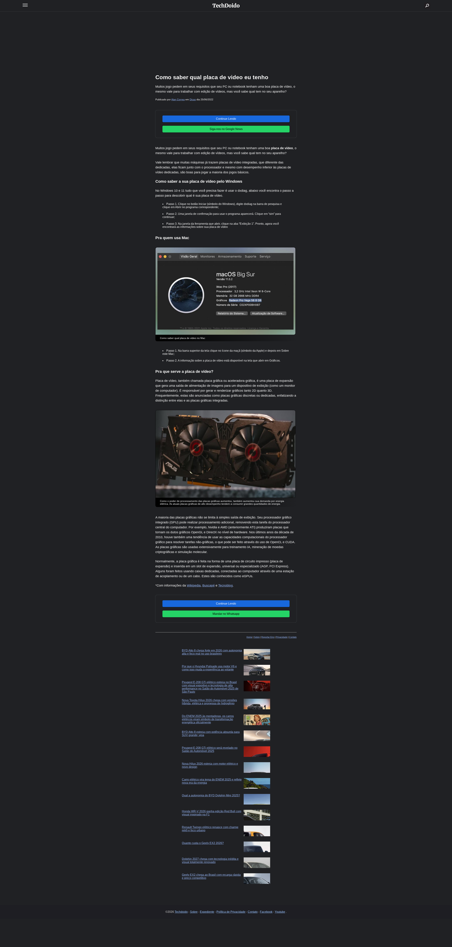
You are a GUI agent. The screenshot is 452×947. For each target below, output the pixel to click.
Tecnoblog (225, 585)
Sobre (257, 637)
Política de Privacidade (230, 911)
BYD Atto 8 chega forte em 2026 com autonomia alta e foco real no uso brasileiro (212, 652)
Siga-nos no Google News (226, 129)
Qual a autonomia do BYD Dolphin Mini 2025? (211, 795)
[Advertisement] (226, 42)
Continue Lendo (226, 118)
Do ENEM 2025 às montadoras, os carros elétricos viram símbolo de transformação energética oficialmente (208, 719)
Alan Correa (178, 99)
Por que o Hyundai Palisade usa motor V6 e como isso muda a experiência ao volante (209, 668)
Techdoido (181, 911)
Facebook (266, 911)
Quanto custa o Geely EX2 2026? (203, 843)
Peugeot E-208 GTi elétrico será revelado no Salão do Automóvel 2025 (209, 749)
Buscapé (208, 585)
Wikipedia (194, 585)
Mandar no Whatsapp (226, 613)
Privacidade (281, 637)
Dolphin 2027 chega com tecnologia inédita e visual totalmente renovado (210, 860)
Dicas (193, 99)
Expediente (207, 911)
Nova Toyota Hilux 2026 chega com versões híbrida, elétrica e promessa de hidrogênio (209, 702)
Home (249, 637)
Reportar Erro (267, 637)
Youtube (280, 911)
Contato (293, 637)
